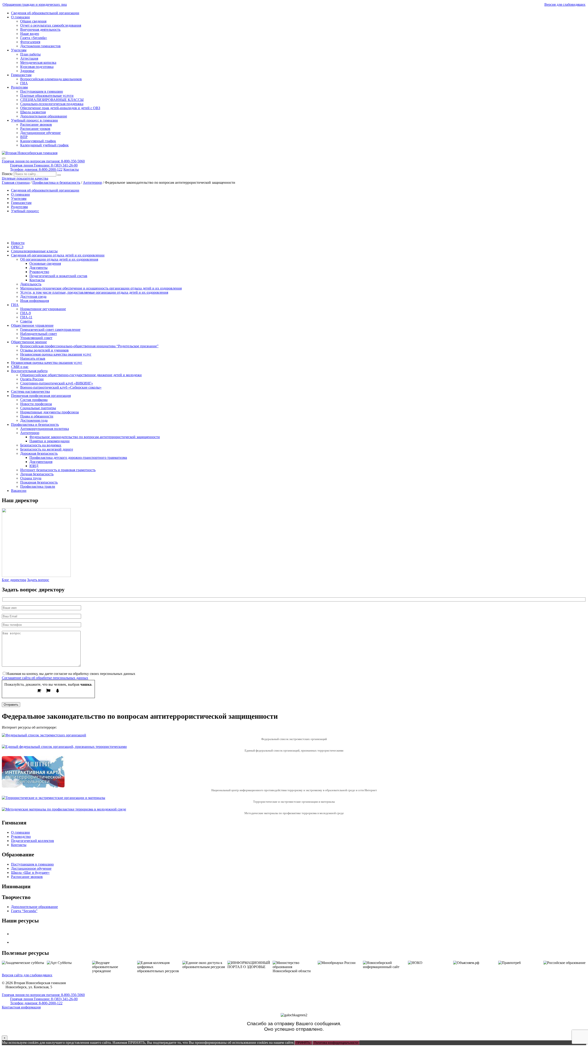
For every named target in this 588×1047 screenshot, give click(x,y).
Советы (26, 321)
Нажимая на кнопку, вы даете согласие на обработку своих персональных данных (70, 674)
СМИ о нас (19, 367)
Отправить (11, 704)
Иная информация (34, 301)
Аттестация (29, 58)
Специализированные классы (34, 251)
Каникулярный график (38, 141)
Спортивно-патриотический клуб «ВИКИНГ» (56, 383)
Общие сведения (33, 21)
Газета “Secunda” (24, 911)
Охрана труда (30, 478)
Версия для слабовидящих (564, 4)
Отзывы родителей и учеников (44, 350)
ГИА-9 (25, 313)
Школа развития (33, 112)
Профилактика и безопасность (35, 424)
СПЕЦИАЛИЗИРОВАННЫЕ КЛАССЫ (52, 100)
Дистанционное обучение (40, 133)
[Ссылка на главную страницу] (29, 153)
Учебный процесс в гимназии (34, 120)
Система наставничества (30, 391)
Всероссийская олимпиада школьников (51, 79)
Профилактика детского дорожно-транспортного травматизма (78, 457)
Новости (18, 243)
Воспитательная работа (29, 371)
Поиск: (8, 174)
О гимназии (20, 17)
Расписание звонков (36, 124)
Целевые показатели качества (25, 178)
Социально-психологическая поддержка (51, 104)
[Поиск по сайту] (59, 175)
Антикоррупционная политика (44, 429)
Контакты (71, 169)
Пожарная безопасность (39, 482)
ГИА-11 (26, 317)
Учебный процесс (25, 211)
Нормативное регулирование (43, 309)
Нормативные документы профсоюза (49, 412)
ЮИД (33, 466)
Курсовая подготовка (37, 67)
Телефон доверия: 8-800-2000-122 (36, 169)
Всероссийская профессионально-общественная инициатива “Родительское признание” (89, 346)
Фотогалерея (30, 42)
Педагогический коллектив (32, 841)
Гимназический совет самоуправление (50, 329)
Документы (38, 268)
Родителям (19, 87)
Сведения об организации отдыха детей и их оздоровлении (58, 255)
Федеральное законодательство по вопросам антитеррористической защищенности (94, 437)
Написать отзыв (32, 358)
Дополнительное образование (43, 116)
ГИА (24, 83)
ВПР (24, 137)
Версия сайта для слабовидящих (27, 975)
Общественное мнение (29, 342)
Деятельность (30, 284)
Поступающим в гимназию (41, 91)
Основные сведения (45, 263)
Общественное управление (32, 325)
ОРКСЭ (17, 247)
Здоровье (27, 71)
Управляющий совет (36, 338)
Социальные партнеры (38, 408)
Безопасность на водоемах (40, 445)
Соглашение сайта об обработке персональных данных (45, 678)
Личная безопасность (37, 474)
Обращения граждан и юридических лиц (35, 4)
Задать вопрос (38, 580)
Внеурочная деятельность (40, 29)
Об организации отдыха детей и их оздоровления (59, 259)
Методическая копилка (38, 62)
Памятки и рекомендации (49, 441)
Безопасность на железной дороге (46, 449)
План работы (30, 54)
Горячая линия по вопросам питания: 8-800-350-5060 (43, 161)
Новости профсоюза (36, 404)
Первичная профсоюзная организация (41, 396)
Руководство (39, 272)
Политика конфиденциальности (336, 1042)
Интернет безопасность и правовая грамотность (58, 470)
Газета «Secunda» (33, 38)
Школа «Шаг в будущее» (30, 872)
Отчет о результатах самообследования (50, 25)
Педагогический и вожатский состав (58, 276)
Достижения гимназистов (40, 46)
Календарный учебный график (44, 145)
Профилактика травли (37, 486)
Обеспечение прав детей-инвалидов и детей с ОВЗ (60, 108)
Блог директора (14, 580)
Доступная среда (33, 296)
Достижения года (34, 420)
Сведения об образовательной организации (45, 13)
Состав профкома (34, 400)
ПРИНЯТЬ (303, 1042)
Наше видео (29, 34)
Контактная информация (21, 1007)
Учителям (18, 50)
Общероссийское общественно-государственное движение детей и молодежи (81, 375)
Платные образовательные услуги (47, 95)
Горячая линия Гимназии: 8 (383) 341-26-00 (44, 165)
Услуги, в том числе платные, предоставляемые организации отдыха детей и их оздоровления (94, 292)
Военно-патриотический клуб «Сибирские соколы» (61, 387)
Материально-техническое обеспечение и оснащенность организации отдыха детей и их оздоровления (101, 288)
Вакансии (18, 491)
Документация (40, 462)
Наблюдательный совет (38, 334)
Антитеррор (29, 433)
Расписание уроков (35, 129)
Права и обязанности (36, 416)
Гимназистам (21, 75)
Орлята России (32, 379)
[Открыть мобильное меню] (4, 158)
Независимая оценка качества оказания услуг (55, 354)
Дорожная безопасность (39, 453)
